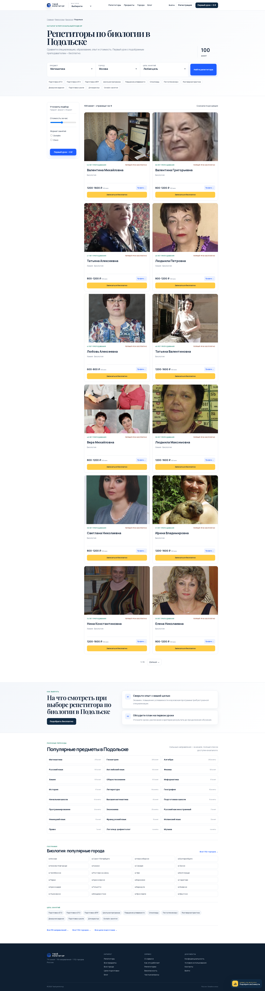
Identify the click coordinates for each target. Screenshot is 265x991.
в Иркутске (183, 894)
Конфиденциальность (194, 959)
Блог (149, 5)
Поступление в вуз (171, 82)
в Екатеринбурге (185, 859)
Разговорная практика (192, 82)
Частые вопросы (151, 974)
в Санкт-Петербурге (101, 859)
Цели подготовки (111, 970)
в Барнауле (140, 887)
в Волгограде (184, 873)
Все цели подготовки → (106, 930)
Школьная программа (112, 82)
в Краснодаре (55, 887)
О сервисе (149, 959)
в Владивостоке (99, 894)
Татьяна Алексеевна (102, 261)
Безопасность (150, 970)
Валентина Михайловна (105, 170)
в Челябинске (55, 873)
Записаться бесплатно (117, 194)
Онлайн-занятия (111, 87)
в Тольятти (96, 887)
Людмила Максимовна (172, 442)
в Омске (181, 866)
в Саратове (183, 880)
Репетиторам (150, 966)
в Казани (96, 866)
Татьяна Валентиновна (173, 351)
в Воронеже (140, 880)
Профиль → (141, 188)
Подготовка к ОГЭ (73, 82)
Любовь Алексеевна (102, 351)
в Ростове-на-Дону (100, 873)
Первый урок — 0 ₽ (207, 5)
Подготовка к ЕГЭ (55, 82)
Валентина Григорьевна (174, 170)
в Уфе (137, 873)
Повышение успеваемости (135, 82)
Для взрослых (94, 87)
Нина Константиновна (104, 624)
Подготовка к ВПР (92, 82)
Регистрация (185, 5)
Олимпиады (154, 82)
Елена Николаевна (169, 624)
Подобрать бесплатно (61, 721)
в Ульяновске (55, 894)
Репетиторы (114, 5)
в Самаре (139, 866)
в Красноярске (98, 880)
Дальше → (154, 662)
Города (140, 5)
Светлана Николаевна (104, 533)
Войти (172, 5)
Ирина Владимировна (172, 533)
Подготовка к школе (76, 87)
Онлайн (57, 135)
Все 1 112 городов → (209, 851)
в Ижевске (182, 887)
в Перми (52, 880)
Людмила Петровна (170, 261)
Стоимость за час (59, 118)
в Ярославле (140, 894)
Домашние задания (56, 87)
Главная (50, 19)
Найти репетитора (203, 69)
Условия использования (195, 963)
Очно (55, 140)
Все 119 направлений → (58, 930)
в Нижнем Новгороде (58, 866)
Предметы (129, 5)
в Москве (53, 859)
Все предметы (110, 963)
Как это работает (152, 963)
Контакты (189, 966)
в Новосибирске (142, 859)
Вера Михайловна (100, 442)
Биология (69, 19)
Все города (109, 966)
